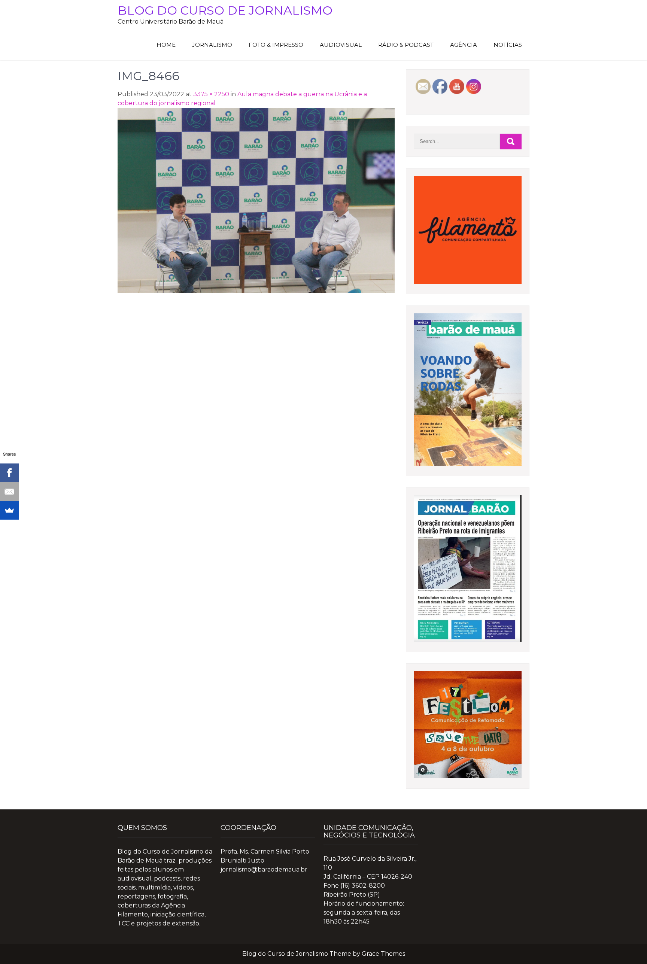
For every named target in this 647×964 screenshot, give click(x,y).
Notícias (507, 44)
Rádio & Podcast (406, 44)
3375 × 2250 (211, 94)
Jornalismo (212, 44)
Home (166, 44)
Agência (463, 44)
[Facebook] (9, 472)
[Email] (9, 491)
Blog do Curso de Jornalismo (225, 10)
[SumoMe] (9, 510)
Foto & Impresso (276, 44)
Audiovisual (341, 44)
